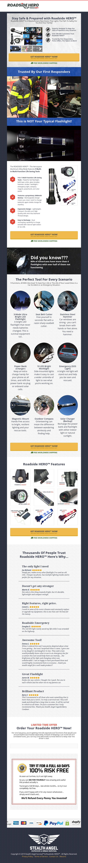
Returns (63, 856)
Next (39, 49)
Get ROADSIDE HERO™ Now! (44, 57)
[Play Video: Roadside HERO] (26, 36)
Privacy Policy (27, 856)
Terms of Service (41, 856)
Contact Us (53, 856)
